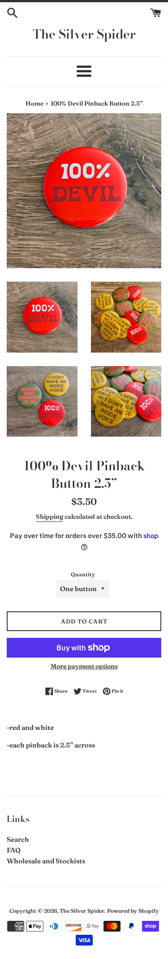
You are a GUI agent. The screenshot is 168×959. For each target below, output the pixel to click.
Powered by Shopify (133, 910)
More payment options (84, 666)
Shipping (49, 517)
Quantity (83, 574)
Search (18, 839)
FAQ (14, 850)
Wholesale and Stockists (46, 861)
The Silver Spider (84, 34)
